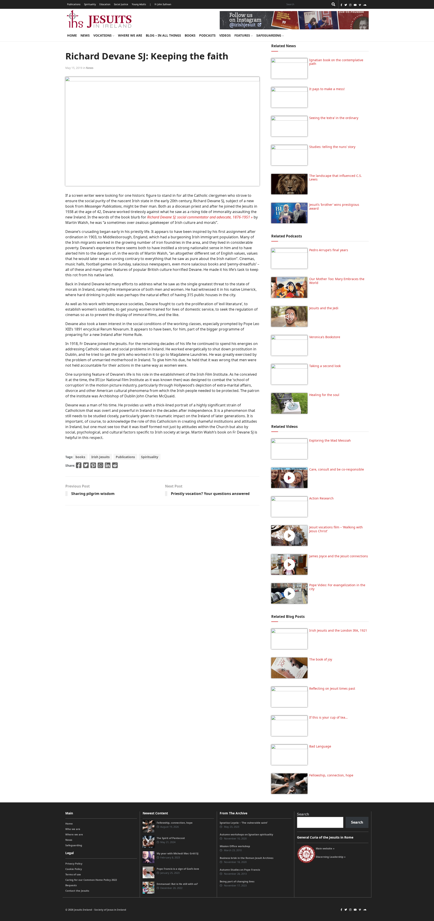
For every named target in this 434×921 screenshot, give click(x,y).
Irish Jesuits (100, 457)
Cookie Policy (73, 869)
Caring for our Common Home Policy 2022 (91, 879)
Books (190, 35)
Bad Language (320, 746)
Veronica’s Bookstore (324, 337)
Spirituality (90, 4)
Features (242, 35)
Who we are (72, 829)
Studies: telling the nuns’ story (332, 147)
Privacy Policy (73, 863)
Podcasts (207, 35)
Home (72, 35)
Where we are (130, 35)
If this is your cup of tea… (328, 717)
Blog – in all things (163, 35)
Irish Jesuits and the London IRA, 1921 (338, 630)
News (85, 35)
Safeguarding (269, 35)
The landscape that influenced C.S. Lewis (335, 177)
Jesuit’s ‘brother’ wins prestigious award (334, 206)
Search (303, 814)
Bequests (71, 885)
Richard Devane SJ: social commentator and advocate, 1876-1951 (198, 217)
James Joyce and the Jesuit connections (338, 556)
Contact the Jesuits (77, 890)
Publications (73, 4)
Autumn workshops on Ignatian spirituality (246, 834)
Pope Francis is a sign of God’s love (178, 868)
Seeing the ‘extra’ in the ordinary (333, 118)
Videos (225, 35)
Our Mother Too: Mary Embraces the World (336, 281)
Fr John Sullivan (163, 4)
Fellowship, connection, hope (331, 775)
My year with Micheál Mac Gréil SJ (177, 853)
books (80, 457)
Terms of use (73, 874)
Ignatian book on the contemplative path (336, 62)
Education (104, 4)
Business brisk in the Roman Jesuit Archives (246, 858)
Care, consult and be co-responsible (336, 469)
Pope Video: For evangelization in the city (337, 587)
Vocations (103, 35)
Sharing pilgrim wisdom (93, 493)
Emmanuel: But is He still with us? (177, 884)
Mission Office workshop (235, 846)
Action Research (321, 498)
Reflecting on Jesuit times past (332, 688)
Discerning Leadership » (331, 856)
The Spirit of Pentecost (171, 838)
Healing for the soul (324, 395)
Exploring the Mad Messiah (330, 440)
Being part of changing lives (237, 881)
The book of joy (320, 659)
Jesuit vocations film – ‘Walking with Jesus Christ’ (336, 529)
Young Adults (139, 4)
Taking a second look (325, 366)
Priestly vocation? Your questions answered (210, 493)
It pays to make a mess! (327, 89)
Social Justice (121, 4)
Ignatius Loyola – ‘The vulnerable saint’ (244, 822)
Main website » (325, 848)
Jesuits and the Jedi (323, 308)
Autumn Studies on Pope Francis (240, 869)
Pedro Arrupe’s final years (328, 250)
